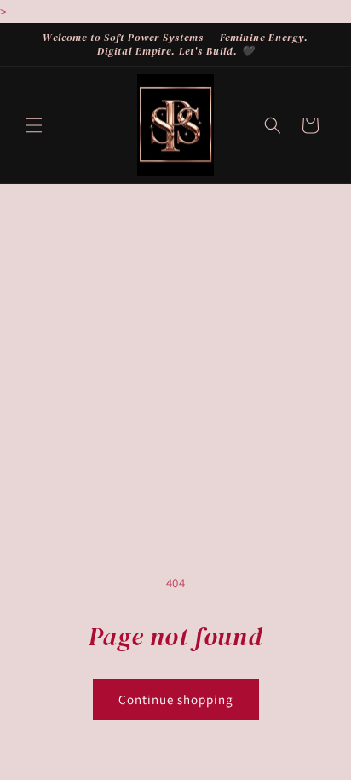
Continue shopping (175, 699)
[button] (34, 125)
